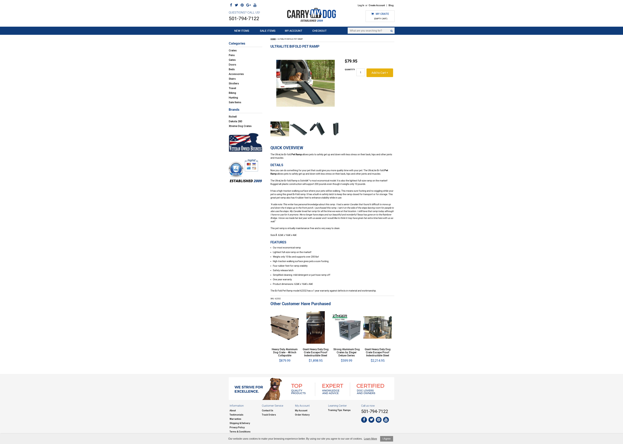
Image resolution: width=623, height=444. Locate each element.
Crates (233, 50)
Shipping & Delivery (240, 423)
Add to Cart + (380, 72)
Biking (232, 92)
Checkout (319, 30)
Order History (302, 414)
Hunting (233, 97)
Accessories (236, 74)
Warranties (235, 419)
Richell (233, 116)
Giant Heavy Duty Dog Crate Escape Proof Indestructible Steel (316, 352)
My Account (293, 30)
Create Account (377, 5)
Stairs (232, 78)
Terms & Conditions (240, 431)
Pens (232, 55)
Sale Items (267, 30)
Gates (232, 59)
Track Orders (269, 414)
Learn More (370, 438)
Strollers (234, 83)
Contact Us (267, 410)
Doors (232, 64)
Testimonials (236, 414)
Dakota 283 (235, 121)
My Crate (381, 13)
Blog (391, 5)
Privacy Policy (237, 427)
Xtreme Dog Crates (240, 126)
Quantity (350, 69)
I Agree (387, 438)
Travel (232, 88)
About (233, 410)
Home (273, 39)
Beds (232, 69)
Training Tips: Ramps (339, 410)
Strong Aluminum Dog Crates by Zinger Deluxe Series (346, 352)
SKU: (272, 299)
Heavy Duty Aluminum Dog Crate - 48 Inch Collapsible (285, 352)
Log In (361, 5)
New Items (241, 30)
